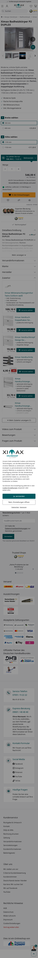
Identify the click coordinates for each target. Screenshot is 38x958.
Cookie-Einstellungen (10, 488)
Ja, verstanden (19, 496)
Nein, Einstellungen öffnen (19, 502)
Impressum (23, 507)
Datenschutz (15, 507)
